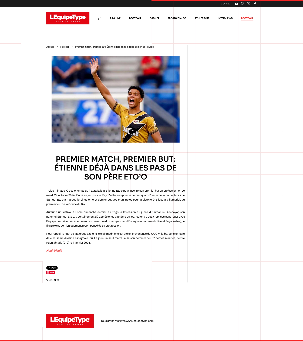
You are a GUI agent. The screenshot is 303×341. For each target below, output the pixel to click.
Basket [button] (154, 18)
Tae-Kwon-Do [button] (177, 18)
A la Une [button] (115, 18)
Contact (225, 3)
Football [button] (135, 18)
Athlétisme (202, 18)
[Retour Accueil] (67, 18)
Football (247, 18)
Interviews (225, 18)
